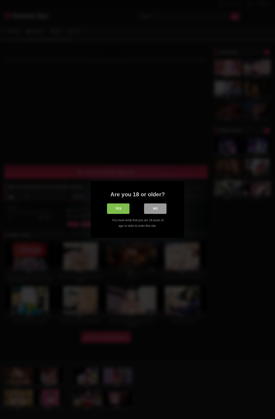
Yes (118, 208)
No (155, 208)
